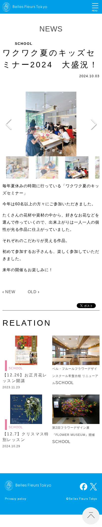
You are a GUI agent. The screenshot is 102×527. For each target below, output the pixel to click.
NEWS (51, 29)
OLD (32, 292)
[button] (43, 150)
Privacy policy (15, 498)
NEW (10, 292)
